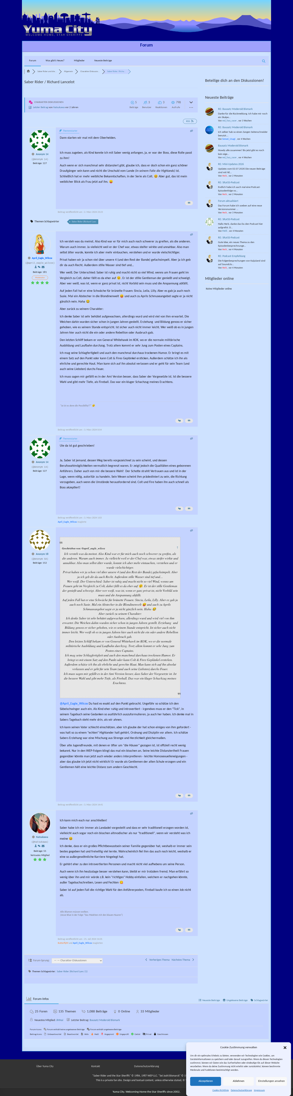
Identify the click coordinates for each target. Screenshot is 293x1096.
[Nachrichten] (43, 267)
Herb (224, 176)
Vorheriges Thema (159, 959)
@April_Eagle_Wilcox (74, 703)
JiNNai (59, 1020)
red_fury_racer (229, 121)
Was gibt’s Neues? (55, 60)
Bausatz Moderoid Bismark (233, 145)
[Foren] (28, 71)
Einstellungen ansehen (271, 1081)
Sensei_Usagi (228, 139)
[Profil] (35, 267)
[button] (285, 1048)
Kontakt (95, 1066)
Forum (146, 45)
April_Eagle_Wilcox (42, 258)
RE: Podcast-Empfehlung (231, 256)
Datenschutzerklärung (241, 1090)
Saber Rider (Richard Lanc (84, 221)
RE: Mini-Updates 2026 (231, 164)
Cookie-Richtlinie (220, 1090)
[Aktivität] (39, 267)
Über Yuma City (44, 1066)
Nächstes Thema (181, 959)
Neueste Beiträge (103, 60)
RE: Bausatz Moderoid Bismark (235, 109)
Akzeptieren (206, 1081)
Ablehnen (238, 1081)
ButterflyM (63, 943)
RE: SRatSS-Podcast (229, 182)
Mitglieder (79, 60)
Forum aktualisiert (228, 201)
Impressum (259, 1090)
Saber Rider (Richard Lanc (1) (72, 971)
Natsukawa (59, 107)
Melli (224, 231)
